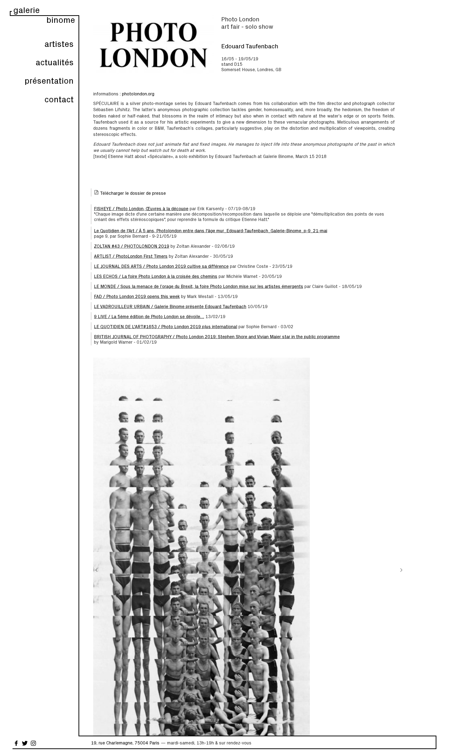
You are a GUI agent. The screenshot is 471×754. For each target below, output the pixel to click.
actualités (55, 62)
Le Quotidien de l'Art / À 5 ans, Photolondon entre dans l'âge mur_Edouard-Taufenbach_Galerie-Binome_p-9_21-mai (210, 230)
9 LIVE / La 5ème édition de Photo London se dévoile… (149, 316)
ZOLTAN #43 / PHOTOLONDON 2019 (131, 246)
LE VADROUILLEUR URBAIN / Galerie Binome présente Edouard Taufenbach (170, 306)
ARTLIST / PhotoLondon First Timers (131, 256)
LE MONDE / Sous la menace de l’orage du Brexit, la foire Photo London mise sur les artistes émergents (198, 286)
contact (59, 99)
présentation (49, 80)
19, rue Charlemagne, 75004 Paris (125, 742)
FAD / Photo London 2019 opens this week (137, 296)
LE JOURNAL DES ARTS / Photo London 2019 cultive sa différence (161, 266)
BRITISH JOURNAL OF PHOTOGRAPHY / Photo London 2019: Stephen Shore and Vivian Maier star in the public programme (217, 336)
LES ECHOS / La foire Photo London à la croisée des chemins (155, 276)
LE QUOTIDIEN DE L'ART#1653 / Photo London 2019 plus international (165, 326)
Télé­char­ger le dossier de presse (133, 193)
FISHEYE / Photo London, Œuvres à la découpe (141, 208)
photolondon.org (138, 93)
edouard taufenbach (249, 46)
